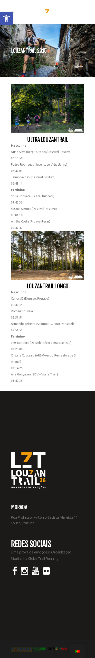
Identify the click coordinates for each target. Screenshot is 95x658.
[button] (6, 18)
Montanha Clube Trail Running (34, 558)
